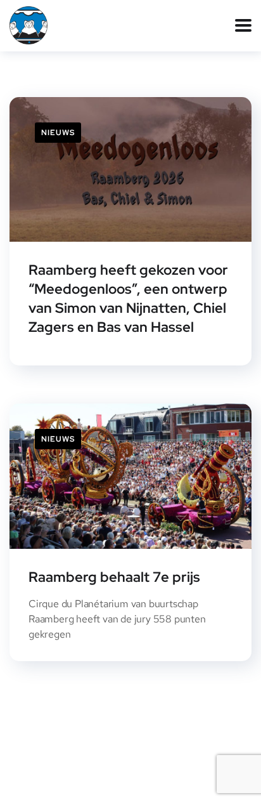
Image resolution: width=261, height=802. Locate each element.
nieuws (58, 133)
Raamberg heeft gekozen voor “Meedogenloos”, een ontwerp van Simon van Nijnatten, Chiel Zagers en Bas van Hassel (128, 298)
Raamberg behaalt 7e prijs (114, 577)
